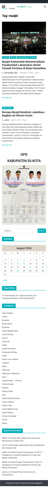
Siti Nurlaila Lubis (11, 73)
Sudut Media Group (10, 409)
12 (18, 264)
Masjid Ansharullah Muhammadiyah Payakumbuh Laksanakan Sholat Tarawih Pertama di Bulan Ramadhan (24, 65)
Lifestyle (5, 363)
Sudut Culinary (8, 402)
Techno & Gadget (9, 416)
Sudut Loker (7, 405)
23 (43, 267)
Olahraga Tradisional (10, 373)
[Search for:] (19, 231)
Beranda (5, 320)
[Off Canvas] (3, 7)
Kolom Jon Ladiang (10, 359)
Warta (4, 423)
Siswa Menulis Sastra (11, 398)
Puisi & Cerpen (8, 384)
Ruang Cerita (7, 391)
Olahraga (6, 370)
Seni (3, 395)
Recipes (5, 388)
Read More (6, 98)
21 (30, 267)
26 (18, 271)
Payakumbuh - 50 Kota (26, 57)
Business (5, 327)
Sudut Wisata (7, 412)
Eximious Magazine (35, 483)
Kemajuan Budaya (9, 352)
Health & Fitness (8, 349)
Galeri (4, 345)
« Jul (4, 280)
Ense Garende (7, 334)
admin (7, 120)
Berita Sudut (8, 108)
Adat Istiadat (7, 313)
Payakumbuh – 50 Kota (12, 381)
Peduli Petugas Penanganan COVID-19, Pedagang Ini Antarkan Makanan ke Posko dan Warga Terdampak (22, 455)
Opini (4, 377)
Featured (5, 341)
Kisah (4, 356)
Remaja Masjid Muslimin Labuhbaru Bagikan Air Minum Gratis (23, 114)
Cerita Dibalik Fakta (10, 331)
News (13, 57)
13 (24, 264)
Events (5, 338)
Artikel (5, 57)
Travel (4, 420)
